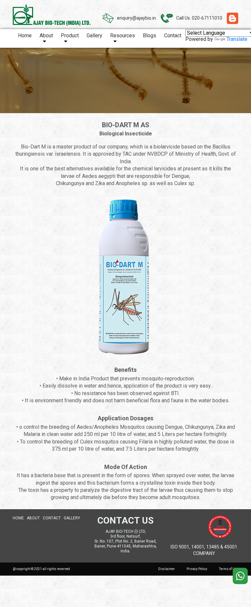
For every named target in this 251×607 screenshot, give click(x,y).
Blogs (149, 35)
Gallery (94, 35)
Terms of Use (228, 569)
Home (25, 35)
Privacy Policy (197, 569)
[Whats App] (240, 576)
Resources (122, 35)
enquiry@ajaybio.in (136, 18)
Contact (172, 35)
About (46, 35)
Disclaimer (166, 569)
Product (70, 35)
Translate (236, 39)
